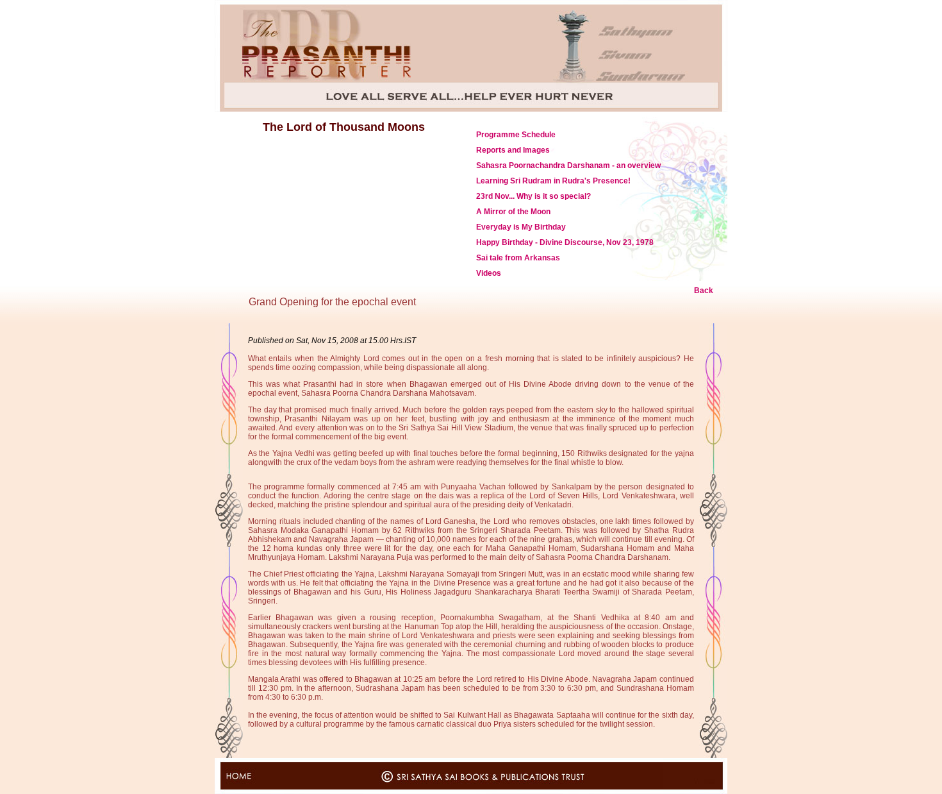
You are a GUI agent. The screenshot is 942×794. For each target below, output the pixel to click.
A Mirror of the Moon (513, 211)
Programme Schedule (516, 134)
